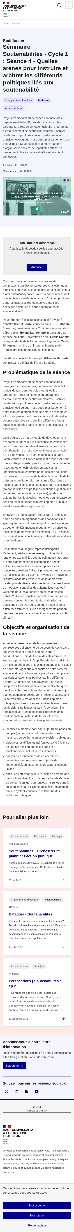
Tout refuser (37, 1215)
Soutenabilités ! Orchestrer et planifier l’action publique (34, 853)
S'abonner (12, 1065)
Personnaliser (37, 1225)
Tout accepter (37, 1205)
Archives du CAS (35, 1111)
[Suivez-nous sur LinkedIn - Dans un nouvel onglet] (16, 1091)
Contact (37, 1107)
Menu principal (69, 5)
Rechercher (59, 5)
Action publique (13, 108)
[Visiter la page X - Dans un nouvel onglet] (6, 1091)
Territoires (43, 100)
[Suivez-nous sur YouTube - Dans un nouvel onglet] (36, 1091)
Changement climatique (18, 100)
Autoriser (37, 267)
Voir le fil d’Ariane (11, 23)
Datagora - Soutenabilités (30, 914)
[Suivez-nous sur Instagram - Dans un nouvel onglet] (26, 1091)
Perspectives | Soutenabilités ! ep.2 (35, 983)
